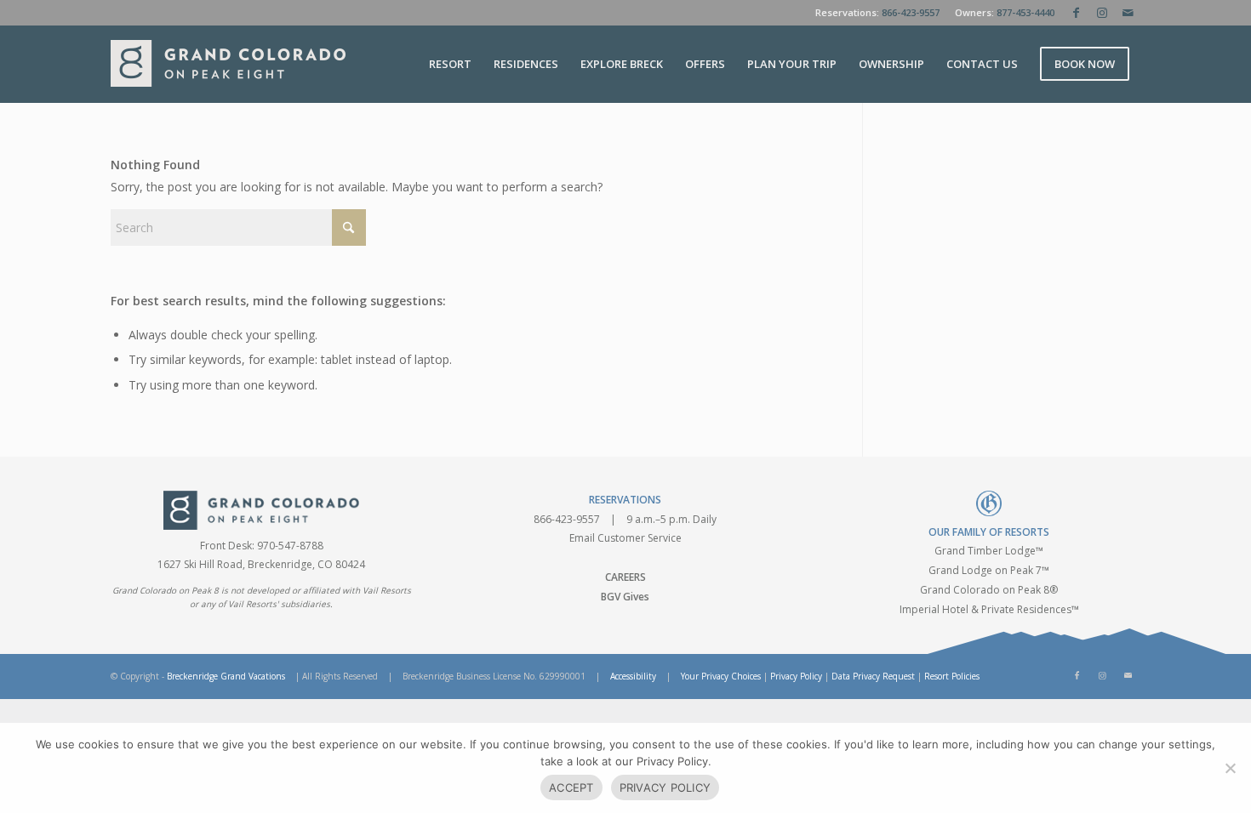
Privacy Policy (796, 676)
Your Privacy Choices (721, 676)
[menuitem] (450, 64)
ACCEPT (571, 787)
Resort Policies (952, 676)
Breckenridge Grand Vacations (226, 676)
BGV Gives (625, 596)
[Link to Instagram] (1101, 13)
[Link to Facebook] (1076, 13)
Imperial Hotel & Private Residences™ (989, 609)
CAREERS (625, 577)
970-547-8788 (290, 545)
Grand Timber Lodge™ (988, 550)
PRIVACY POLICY (665, 787)
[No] (1229, 767)
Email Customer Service (625, 538)
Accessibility (633, 676)
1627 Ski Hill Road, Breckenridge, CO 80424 (261, 564)
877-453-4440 (1025, 12)
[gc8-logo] (228, 64)
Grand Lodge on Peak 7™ (988, 570)
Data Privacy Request (873, 676)
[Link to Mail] (1127, 13)
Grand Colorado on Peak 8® (989, 590)
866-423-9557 (911, 12)
